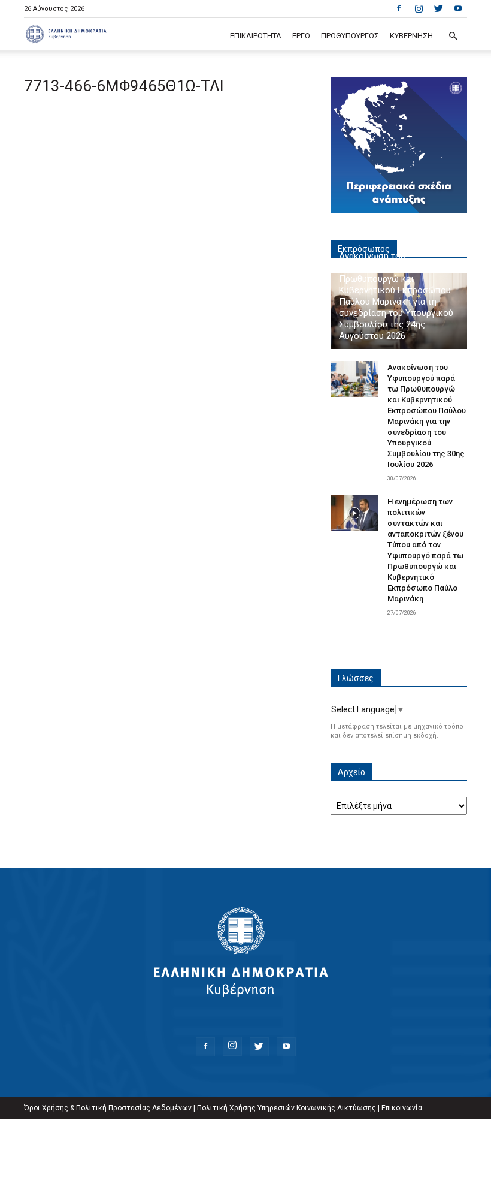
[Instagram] (419, 8)
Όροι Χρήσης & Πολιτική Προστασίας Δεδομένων (108, 1108)
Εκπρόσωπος (364, 249)
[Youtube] (458, 8)
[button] (452, 36)
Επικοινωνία (401, 1108)
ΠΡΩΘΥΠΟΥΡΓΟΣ (350, 35)
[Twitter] (438, 8)
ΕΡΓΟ (301, 35)
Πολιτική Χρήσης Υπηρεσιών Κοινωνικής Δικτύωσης (286, 1108)
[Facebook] (399, 8)
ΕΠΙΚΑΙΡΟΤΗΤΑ (255, 35)
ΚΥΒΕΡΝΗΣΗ (411, 35)
